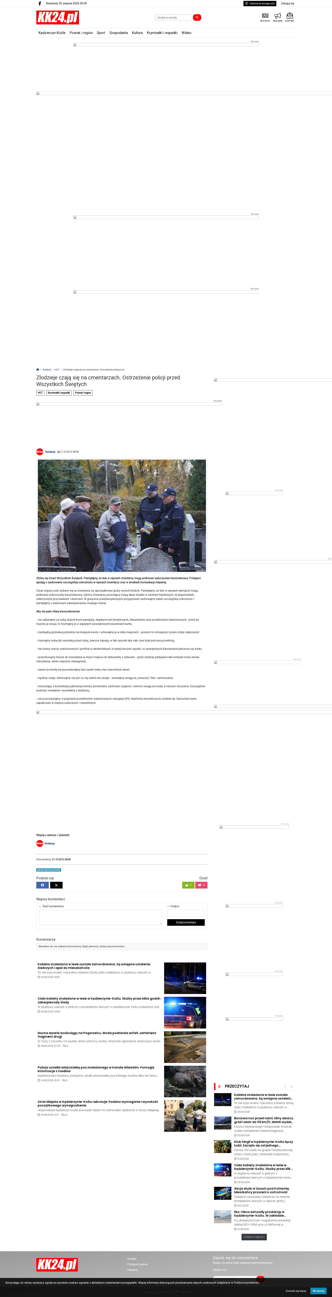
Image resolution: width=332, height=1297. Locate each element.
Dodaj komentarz (186, 922)
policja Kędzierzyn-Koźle (48, 870)
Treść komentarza (53, 906)
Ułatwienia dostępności (262, 3)
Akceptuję (318, 1290)
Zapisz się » (220, 1269)
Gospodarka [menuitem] (118, 33)
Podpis (174, 906)
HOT (40, 392)
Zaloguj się (287, 3)
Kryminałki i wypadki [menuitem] (162, 33)
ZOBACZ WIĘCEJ (254, 1237)
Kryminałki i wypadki (59, 392)
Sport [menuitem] (101, 33)
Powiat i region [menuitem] (81, 33)
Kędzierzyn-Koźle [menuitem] (52, 33)
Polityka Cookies (137, 1264)
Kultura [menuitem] (137, 33)
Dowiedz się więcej (296, 1291)
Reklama (132, 1270)
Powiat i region (83, 392)
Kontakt (131, 1258)
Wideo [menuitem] (186, 33)
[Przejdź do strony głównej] (66, 17)
